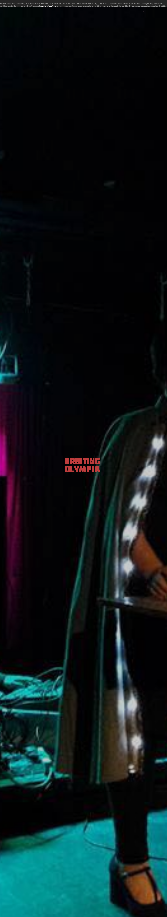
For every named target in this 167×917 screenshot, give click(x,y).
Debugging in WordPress (47, 6)
